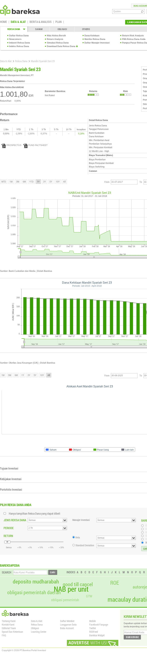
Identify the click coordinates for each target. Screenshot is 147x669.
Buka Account (67, 628)
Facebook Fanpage (98, 624)
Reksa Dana (21, 61)
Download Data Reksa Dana (61, 46)
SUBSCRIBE (132, 637)
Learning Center (38, 631)
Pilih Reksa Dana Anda (133, 39)
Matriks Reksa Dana (94, 39)
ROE (114, 582)
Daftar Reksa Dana (19, 35)
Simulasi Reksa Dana (58, 43)
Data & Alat (6, 61)
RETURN (8, 536)
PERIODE (9, 528)
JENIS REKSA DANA (15, 520)
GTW (89, 596)
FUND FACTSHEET (38, 145)
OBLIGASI (62, 29)
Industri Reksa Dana (19, 43)
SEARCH (6, 572)
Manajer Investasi (81, 520)
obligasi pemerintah (65, 600)
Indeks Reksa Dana (19, 46)
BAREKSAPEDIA (10, 565)
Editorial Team (9, 628)
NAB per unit (71, 589)
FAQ (4, 635)
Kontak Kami (8, 624)
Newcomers (15, 39)
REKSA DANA (13, 29)
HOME (3, 22)
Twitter (92, 628)
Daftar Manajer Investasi (97, 43)
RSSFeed (93, 631)
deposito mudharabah (36, 581)
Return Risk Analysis (133, 35)
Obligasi (35, 628)
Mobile (92, 621)
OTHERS (86, 29)
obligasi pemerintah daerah (34, 592)
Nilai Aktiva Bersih (56, 35)
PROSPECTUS (13, 145)
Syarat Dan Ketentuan (12, 631)
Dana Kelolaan (91, 35)
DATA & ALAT (18, 22)
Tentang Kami (8, 621)
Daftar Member (67, 621)
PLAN (58, 22)
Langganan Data (68, 624)
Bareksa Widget (97, 635)
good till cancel (78, 584)
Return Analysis (55, 39)
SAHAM (38, 29)
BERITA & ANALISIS (41, 22)
